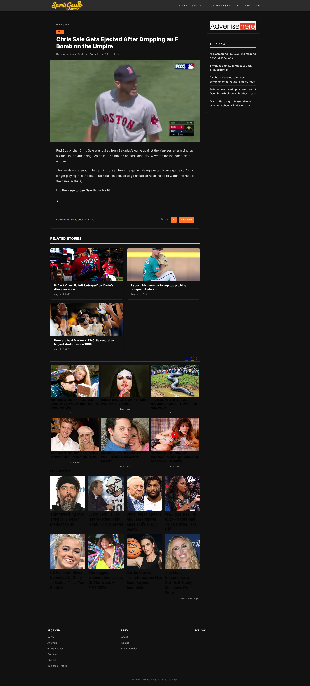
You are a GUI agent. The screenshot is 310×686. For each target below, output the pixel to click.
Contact (125, 642)
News (50, 637)
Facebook (186, 219)
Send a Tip (199, 5)
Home (59, 24)
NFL (237, 5)
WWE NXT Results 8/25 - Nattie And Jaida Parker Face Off (181, 522)
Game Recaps (55, 648)
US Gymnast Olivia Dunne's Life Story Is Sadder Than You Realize (67, 580)
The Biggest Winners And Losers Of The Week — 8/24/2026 (105, 580)
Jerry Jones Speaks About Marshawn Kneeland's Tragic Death (144, 522)
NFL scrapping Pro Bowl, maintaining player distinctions (233, 55)
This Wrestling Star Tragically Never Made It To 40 (67, 519)
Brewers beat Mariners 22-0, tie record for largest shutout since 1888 (84, 342)
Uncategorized (86, 219)
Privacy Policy (129, 648)
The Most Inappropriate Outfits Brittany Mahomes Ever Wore (178, 582)
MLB (257, 5)
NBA (247, 5)
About (124, 637)
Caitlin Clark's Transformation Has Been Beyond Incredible (144, 580)
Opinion (51, 660)
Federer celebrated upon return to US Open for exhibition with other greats (233, 91)
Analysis (52, 642)
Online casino (221, 5)
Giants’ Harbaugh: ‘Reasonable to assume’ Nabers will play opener (230, 103)
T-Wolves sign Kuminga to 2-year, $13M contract (231, 67)
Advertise (180, 5)
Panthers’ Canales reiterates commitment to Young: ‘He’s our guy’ (232, 79)
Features (52, 654)
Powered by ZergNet (190, 598)
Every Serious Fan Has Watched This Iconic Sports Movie (105, 519)
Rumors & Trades (57, 665)
